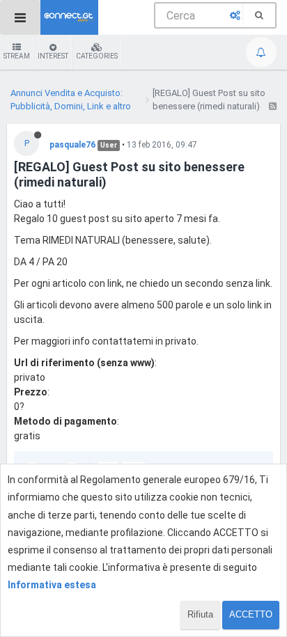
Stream (16, 56)
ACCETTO (250, 614)
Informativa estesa (52, 584)
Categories (97, 56)
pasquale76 (72, 145)
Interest (53, 56)
